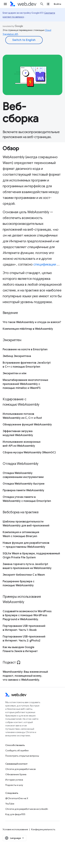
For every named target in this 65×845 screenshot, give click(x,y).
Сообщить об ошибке (16, 750)
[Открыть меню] (5, 4)
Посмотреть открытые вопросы (22, 755)
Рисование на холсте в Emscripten (25, 349)
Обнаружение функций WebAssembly (27, 424)
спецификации (44, 264)
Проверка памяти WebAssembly (23, 490)
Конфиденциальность (43, 829)
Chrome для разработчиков (20, 769)
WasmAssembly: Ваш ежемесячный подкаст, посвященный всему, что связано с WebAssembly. (25, 675)
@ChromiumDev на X (16, 798)
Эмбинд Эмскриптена (17, 356)
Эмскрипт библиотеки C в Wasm (24, 574)
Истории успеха (14, 779)
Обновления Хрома (15, 774)
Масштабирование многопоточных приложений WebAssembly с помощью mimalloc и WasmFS (25, 384)
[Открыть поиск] (42, 4)
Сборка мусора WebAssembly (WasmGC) (29, 452)
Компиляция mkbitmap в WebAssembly (28, 329)
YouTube (9, 803)
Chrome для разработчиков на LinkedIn (26, 808)
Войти (57, 3)
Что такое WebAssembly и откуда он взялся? (32, 322)
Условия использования (15, 829)
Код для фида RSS (15, 814)
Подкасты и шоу (14, 785)
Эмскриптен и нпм (14, 373)
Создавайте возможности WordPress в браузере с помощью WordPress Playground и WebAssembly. (27, 615)
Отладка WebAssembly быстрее (23, 483)
